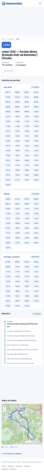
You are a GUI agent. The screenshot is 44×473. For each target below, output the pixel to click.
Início (3, 39)
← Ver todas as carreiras (12, 454)
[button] (4, 406)
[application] (22, 424)
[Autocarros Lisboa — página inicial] (12, 3)
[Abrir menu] (40, 3)
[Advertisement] (22, 22)
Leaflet (17, 443)
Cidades (11, 466)
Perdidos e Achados (9, 469)
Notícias (27, 466)
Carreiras (10, 39)
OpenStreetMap (37, 443)
